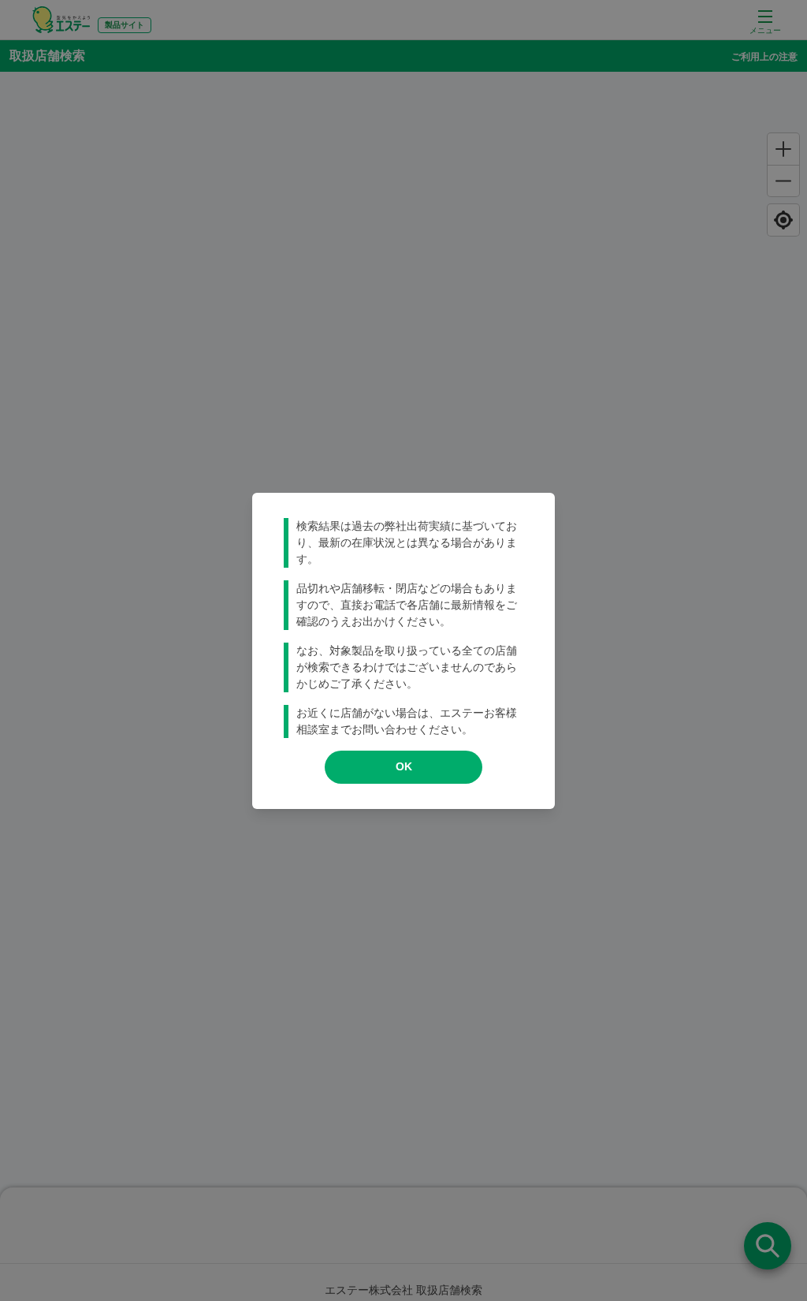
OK (404, 766)
